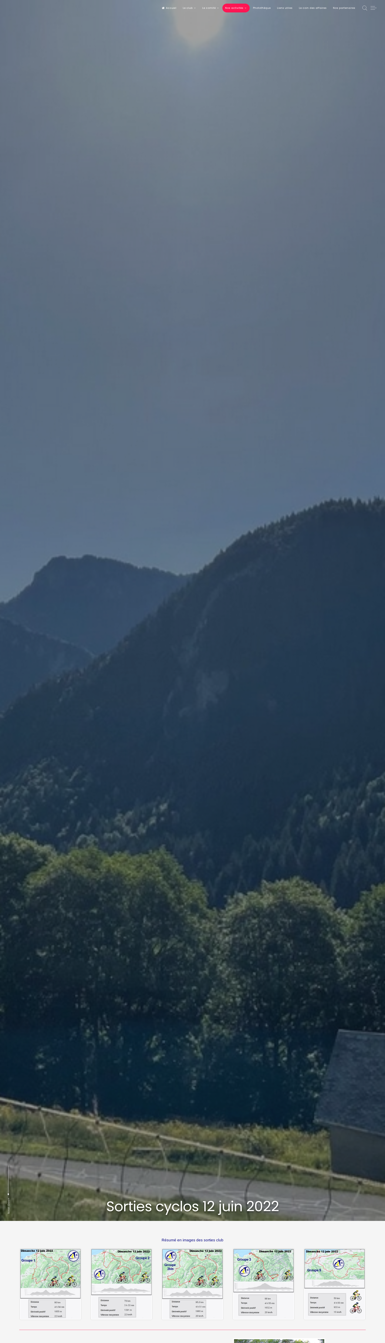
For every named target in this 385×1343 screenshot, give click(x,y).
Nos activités (234, 8)
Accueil (171, 8)
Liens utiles (285, 8)
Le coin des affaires (313, 8)
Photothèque (262, 8)
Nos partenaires (344, 8)
